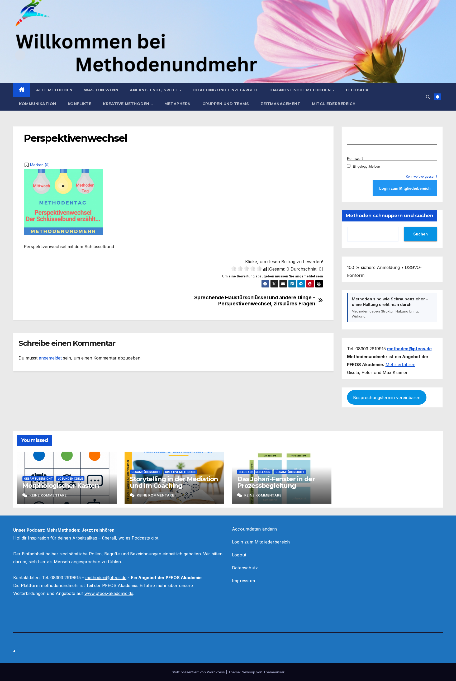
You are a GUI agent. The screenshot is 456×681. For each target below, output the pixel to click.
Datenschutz (245, 567)
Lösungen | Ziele (70, 478)
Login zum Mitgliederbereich (261, 542)
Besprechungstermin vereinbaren (386, 397)
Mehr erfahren (400, 364)
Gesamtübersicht (38, 478)
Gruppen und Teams (225, 103)
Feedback (357, 90)
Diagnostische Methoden (300, 90)
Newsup (248, 672)
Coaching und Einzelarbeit (225, 90)
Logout (239, 554)
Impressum (243, 580)
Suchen (420, 234)
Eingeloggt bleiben (366, 166)
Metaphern (177, 103)
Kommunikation (37, 103)
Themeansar (273, 672)
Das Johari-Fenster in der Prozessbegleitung (276, 482)
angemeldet (50, 358)
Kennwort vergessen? (421, 176)
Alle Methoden (54, 90)
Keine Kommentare (48, 495)
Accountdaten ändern (254, 529)
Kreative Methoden (126, 103)
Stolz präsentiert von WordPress (199, 672)
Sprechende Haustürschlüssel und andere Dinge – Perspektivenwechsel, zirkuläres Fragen (254, 301)
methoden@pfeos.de (105, 577)
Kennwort (355, 158)
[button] (428, 97)
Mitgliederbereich (334, 103)
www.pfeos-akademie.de (108, 593)
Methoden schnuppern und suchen (389, 216)
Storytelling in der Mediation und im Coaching (174, 482)
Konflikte (80, 103)
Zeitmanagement (280, 103)
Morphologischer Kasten (60, 485)
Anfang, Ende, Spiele (154, 90)
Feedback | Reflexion (254, 472)
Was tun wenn (101, 90)
